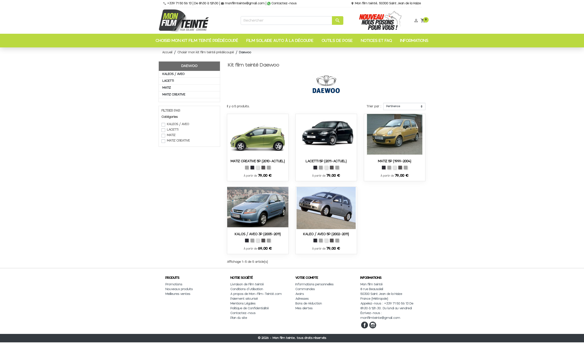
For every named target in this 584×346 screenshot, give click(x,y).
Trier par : (374, 106)
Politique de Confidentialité (249, 308)
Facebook (364, 325)
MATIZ (166, 87)
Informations (414, 41)
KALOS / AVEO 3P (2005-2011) (258, 234)
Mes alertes (304, 308)
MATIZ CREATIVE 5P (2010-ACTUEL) (258, 161)
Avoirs (299, 294)
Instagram (372, 325)
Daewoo (189, 66)
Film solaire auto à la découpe (279, 41)
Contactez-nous (284, 3)
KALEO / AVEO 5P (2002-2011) (326, 234)
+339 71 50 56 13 (177, 3)
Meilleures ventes (177, 294)
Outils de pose (337, 41)
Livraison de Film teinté (247, 284)
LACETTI (168, 81)
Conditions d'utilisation (246, 289)
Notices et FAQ (376, 41)
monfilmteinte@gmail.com (243, 3)
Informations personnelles (314, 284)
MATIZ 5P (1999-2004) (394, 161)
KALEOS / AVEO (173, 74)
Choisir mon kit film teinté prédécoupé (197, 41)
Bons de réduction (308, 303)
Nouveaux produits (179, 289)
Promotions (173, 284)
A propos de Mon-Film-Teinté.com (256, 294)
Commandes (305, 289)
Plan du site (238, 318)
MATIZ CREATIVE (173, 94)
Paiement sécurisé (244, 298)
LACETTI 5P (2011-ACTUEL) (326, 161)
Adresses (302, 298)
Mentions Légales (243, 303)
